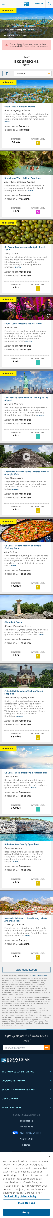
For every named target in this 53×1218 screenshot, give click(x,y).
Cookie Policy (11, 1196)
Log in (39, 3)
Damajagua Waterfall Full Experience (23, 178)
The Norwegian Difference (18, 1071)
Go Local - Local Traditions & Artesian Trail (25, 772)
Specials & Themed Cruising (18, 1089)
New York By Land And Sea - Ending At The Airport (26, 398)
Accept (26, 1212)
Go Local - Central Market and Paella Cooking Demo (22, 547)
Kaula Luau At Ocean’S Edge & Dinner (23, 323)
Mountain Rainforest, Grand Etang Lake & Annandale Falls (25, 919)
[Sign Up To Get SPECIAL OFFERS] (47, 1047)
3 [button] (38, 212)
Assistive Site (26, 1139)
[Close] (49, 1156)
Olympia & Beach (13, 622)
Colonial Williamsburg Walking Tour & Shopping (23, 692)
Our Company (10, 1098)
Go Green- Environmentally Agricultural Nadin (24, 248)
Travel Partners (11, 1107)
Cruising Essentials (14, 1080)
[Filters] (6, 73)
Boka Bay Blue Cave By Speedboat (21, 844)
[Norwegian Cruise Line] (26, 4)
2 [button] (38, 143)
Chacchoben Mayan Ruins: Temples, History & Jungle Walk (26, 473)
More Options (26, 1202)
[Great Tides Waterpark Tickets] (26, 23)
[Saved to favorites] (49, 99)
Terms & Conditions (39, 976)
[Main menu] (3, 3)
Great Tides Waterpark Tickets (18, 29)
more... (7, 121)
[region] (26, 1185)
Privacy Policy (28, 1196)
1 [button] (38, 362)
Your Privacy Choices (30, 1132)
